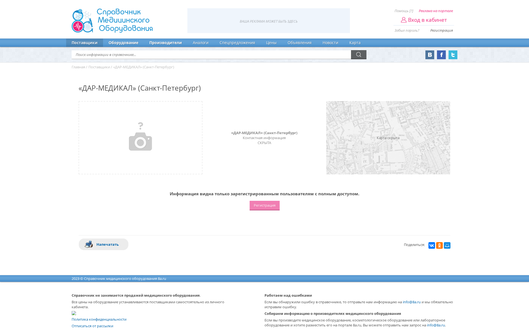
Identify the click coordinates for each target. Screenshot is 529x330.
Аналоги (201, 42)
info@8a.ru (412, 301)
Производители (165, 42)
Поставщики (85, 42)
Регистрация (441, 30)
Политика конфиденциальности (99, 319)
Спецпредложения (237, 42)
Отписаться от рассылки (92, 325)
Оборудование (123, 42)
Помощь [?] (404, 10)
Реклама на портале (436, 10)
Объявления (300, 42)
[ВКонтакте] (431, 245)
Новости (330, 42)
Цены (271, 42)
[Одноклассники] (439, 245)
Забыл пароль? (407, 30)
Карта (355, 42)
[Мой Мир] (447, 245)
